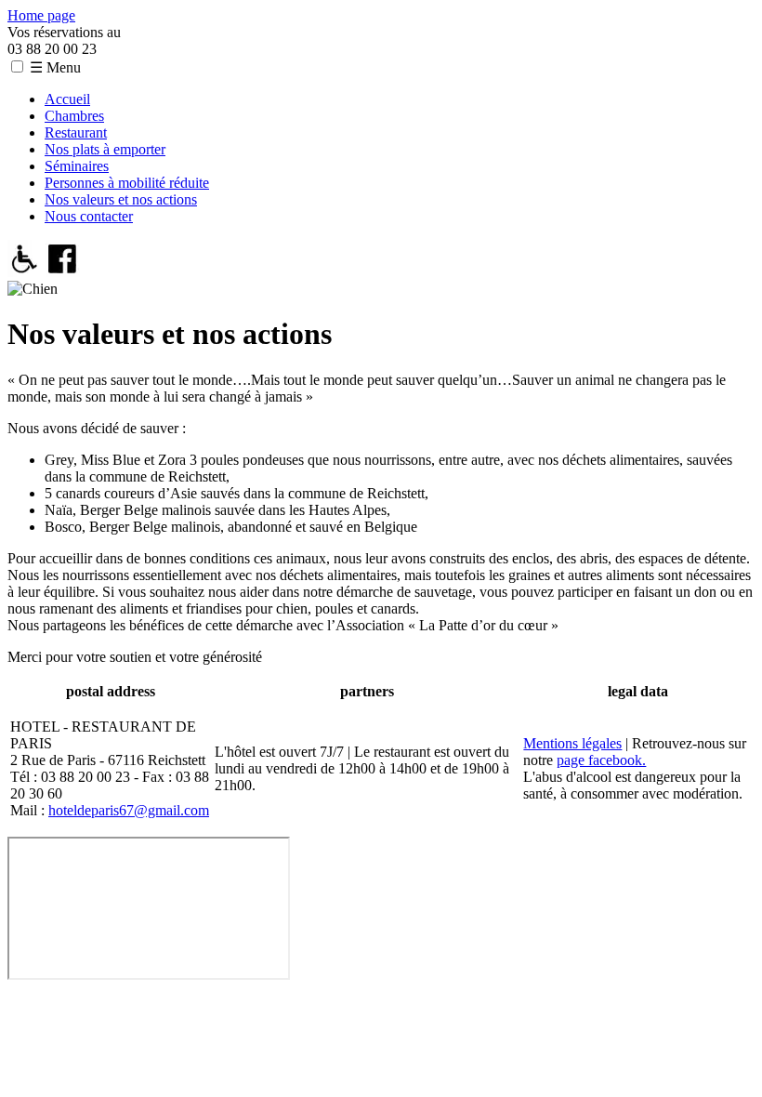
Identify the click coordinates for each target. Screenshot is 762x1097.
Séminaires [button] (77, 166)
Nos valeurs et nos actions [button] (121, 199)
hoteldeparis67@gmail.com (128, 810)
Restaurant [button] (76, 132)
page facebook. (601, 760)
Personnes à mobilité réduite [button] (127, 183)
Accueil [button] (67, 99)
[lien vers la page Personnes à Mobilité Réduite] (24, 272)
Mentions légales (572, 743)
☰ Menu (55, 67)
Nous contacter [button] (89, 216)
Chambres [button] (74, 116)
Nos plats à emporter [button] (105, 149)
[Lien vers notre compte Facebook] (63, 272)
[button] (17, 66)
